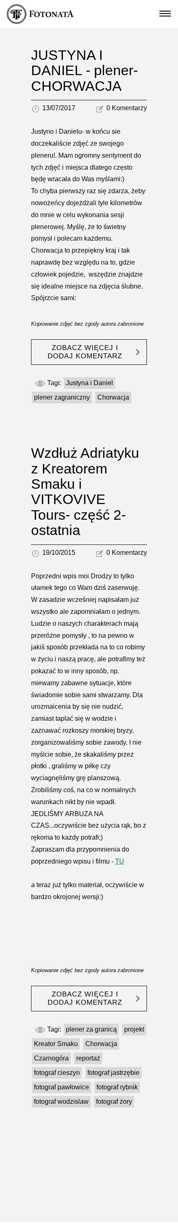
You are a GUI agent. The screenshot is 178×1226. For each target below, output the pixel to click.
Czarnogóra (51, 1058)
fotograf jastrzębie (113, 1072)
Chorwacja (113, 397)
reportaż (88, 1058)
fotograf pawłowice (61, 1087)
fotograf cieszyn (57, 1072)
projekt (134, 1029)
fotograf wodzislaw (61, 1101)
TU (119, 861)
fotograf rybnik (117, 1087)
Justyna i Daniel (89, 382)
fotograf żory (114, 1101)
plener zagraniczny (62, 397)
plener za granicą (91, 1029)
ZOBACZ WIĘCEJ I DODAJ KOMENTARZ (85, 352)
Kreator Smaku (56, 1043)
